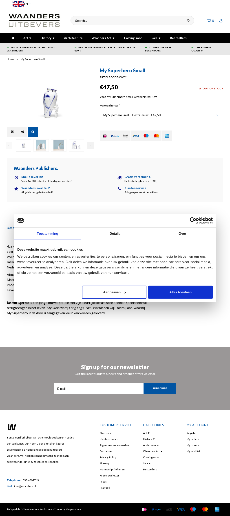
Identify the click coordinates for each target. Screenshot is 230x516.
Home (10, 59)
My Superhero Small (33, 59)
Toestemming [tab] (47, 233)
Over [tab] (182, 233)
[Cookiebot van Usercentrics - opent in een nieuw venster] (193, 220)
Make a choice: (109, 105)
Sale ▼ (156, 38)
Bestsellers (178, 38)
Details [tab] (115, 233)
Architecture (73, 38)
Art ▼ (27, 38)
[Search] (188, 20)
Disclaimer (106, 451)
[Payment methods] (105, 136)
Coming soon (133, 38)
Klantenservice (109, 439)
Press (103, 481)
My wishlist (193, 451)
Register (192, 433)
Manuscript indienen (112, 469)
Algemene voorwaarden (114, 445)
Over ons (105, 433)
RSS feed (105, 487)
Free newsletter (109, 475)
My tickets (193, 445)
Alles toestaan (180, 292)
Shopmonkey (73, 509)
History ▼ (48, 38)
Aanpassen (112, 292)
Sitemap (104, 463)
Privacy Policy (108, 457)
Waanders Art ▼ (103, 38)
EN (26, 4)
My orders (193, 439)
